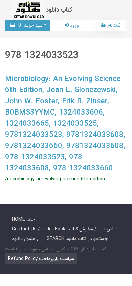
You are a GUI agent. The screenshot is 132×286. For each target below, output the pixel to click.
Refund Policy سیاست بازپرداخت (41, 258)
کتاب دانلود (59, 10)
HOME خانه (23, 219)
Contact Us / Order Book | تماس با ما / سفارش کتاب (64, 229)
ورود (74, 25)
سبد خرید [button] (29, 25)
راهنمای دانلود (25, 238)
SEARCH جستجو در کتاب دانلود (77, 238)
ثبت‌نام (113, 25)
